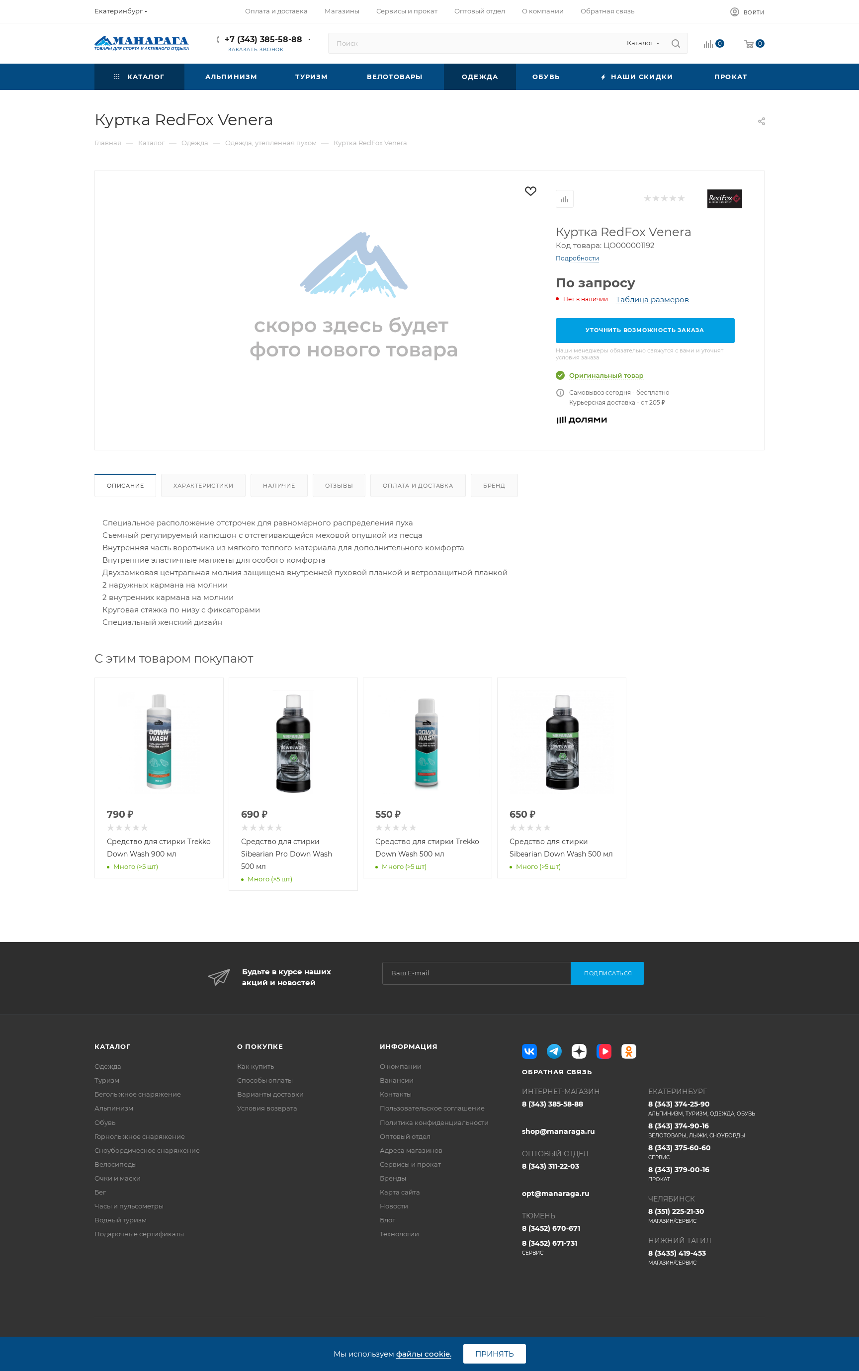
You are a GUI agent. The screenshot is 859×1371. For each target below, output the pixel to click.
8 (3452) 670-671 (551, 1228)
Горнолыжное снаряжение (139, 1136)
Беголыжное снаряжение (137, 1094)
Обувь (104, 1122)
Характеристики (203, 485)
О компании (401, 1066)
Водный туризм (120, 1220)
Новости (394, 1206)
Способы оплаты (265, 1080)
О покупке (260, 1046)
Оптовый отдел (405, 1136)
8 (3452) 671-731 (549, 1247)
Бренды (393, 1178)
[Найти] (676, 43)
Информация (409, 1046)
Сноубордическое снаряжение (147, 1150)
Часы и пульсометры (129, 1206)
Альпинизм (113, 1108)
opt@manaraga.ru (556, 1193)
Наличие (279, 485)
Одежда (107, 1066)
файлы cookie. (423, 1354)
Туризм (106, 1080)
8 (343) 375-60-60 (679, 1152)
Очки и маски (117, 1178)
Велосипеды (115, 1164)
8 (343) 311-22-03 (550, 1166)
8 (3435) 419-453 (677, 1257)
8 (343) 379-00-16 (678, 1174)
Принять (494, 1354)
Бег (100, 1192)
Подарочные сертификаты (139, 1234)
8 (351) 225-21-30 (676, 1215)
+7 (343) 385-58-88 (263, 39)
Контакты (396, 1094)
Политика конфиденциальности (434, 1122)
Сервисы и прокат (410, 1164)
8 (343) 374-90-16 (696, 1130)
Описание (125, 485)
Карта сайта (400, 1192)
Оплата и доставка (418, 485)
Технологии (399, 1234)
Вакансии (397, 1080)
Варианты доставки (270, 1094)
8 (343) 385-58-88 (552, 1104)
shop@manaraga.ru (558, 1131)
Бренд (494, 485)
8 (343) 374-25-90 (701, 1108)
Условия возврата (267, 1108)
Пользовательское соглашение (432, 1108)
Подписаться (608, 973)
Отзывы (339, 485)
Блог (387, 1220)
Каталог (112, 1046)
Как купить (255, 1066)
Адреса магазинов (411, 1150)
